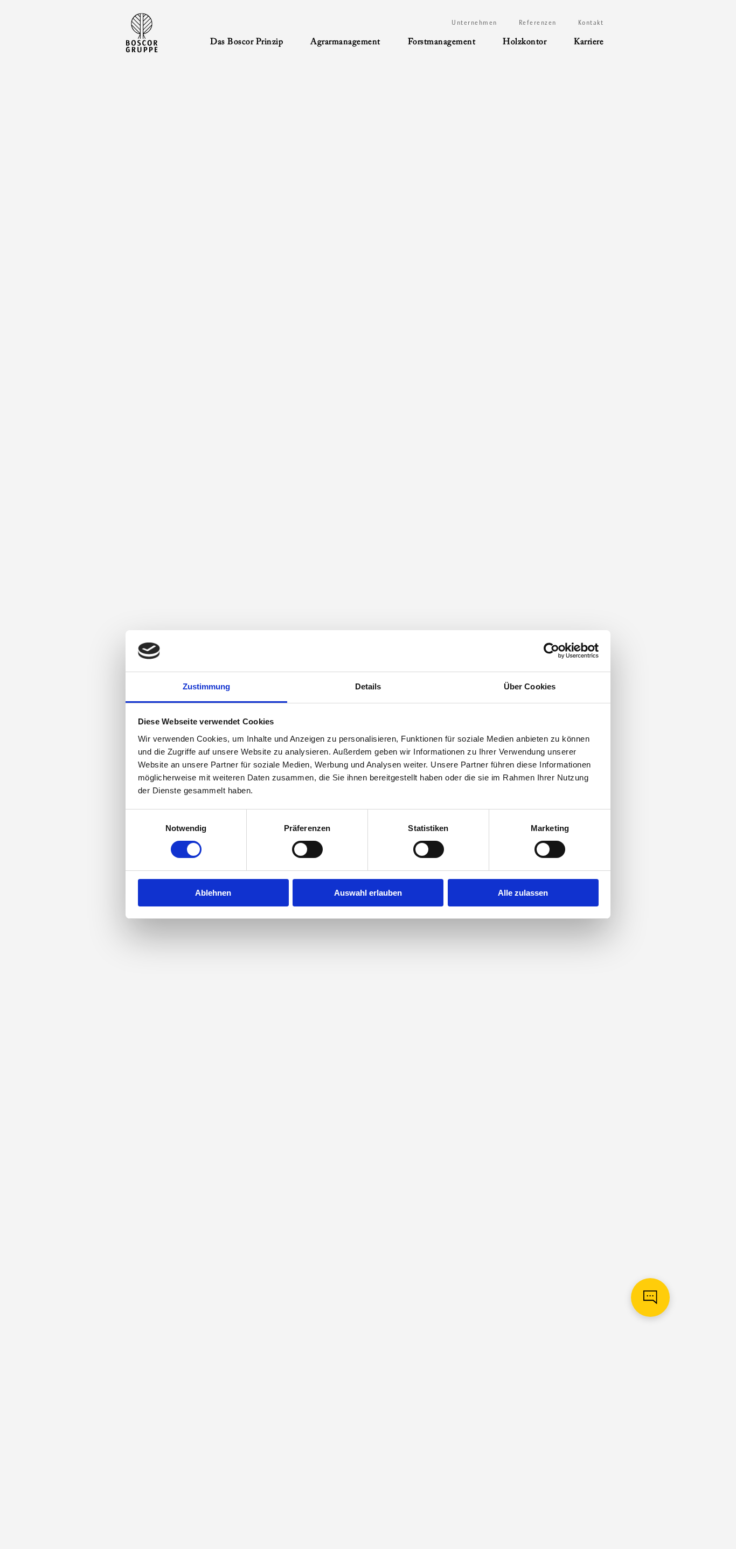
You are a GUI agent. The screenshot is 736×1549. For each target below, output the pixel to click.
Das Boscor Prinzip (246, 42)
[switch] (307, 849)
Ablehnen (213, 892)
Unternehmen (474, 22)
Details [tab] (368, 686)
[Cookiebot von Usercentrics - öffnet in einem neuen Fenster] (551, 651)
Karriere (588, 42)
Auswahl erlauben (368, 892)
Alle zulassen (523, 892)
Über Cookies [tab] (530, 686)
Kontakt (591, 22)
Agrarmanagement (345, 42)
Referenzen (538, 22)
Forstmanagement (442, 42)
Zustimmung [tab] (207, 686)
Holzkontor (524, 42)
